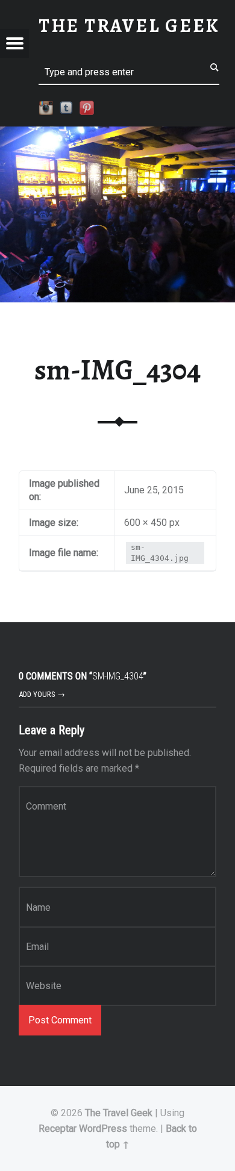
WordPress (103, 1128)
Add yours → (42, 694)
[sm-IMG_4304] (117, 134)
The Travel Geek (118, 1113)
